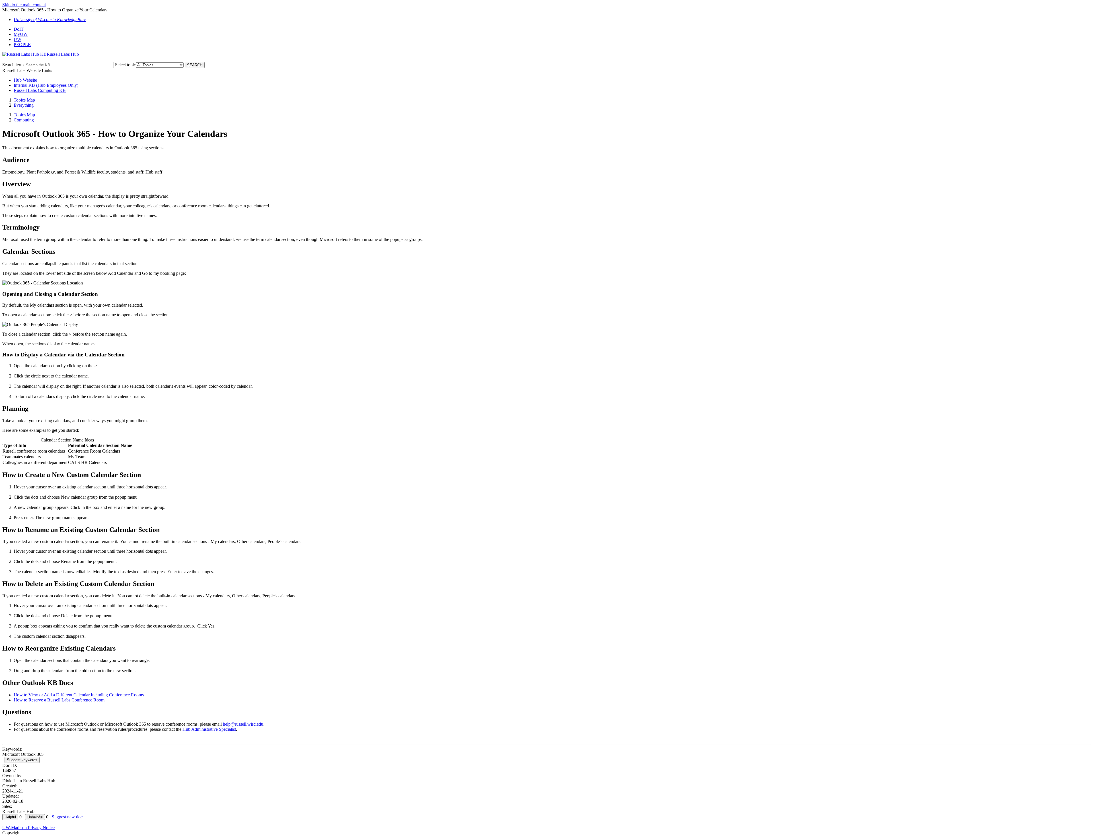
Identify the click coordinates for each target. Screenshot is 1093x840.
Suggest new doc (67, 816)
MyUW (21, 34)
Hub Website (25, 80)
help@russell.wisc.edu (243, 724)
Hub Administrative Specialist (209, 729)
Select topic (125, 64)
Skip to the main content (24, 4)
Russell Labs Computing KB (40, 90)
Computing (24, 119)
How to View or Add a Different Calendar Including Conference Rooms (79, 694)
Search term (13, 64)
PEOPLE (22, 44)
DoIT (19, 29)
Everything (24, 105)
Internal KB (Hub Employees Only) (46, 85)
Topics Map (24, 100)
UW (17, 39)
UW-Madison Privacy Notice (28, 827)
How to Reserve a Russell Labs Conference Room (59, 699)
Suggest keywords (22, 760)
